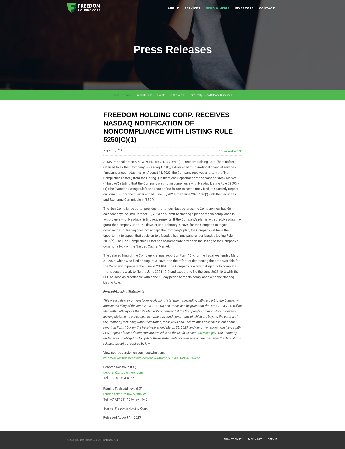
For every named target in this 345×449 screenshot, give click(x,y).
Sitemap (273, 439)
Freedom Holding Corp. (86, 440)
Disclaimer (255, 439)
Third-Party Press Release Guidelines (210, 95)
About (173, 8)
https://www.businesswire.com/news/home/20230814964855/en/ (151, 358)
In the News (177, 95)
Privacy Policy (233, 439)
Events (161, 95)
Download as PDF (231, 151)
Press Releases (121, 95)
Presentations (144, 95)
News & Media (218, 8)
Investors (244, 8)
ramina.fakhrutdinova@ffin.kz (124, 394)
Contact (267, 8)
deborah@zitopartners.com (123, 372)
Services (192, 8)
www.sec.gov (207, 333)
